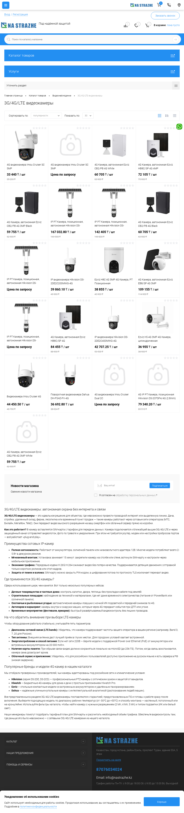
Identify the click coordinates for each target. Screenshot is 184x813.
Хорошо (161, 801)
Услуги (14, 71)
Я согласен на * (128, 495)
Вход (7, 14)
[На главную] (142, 5)
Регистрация (20, 14)
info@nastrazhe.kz (119, 777)
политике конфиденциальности (38, 806)
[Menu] (5, 5)
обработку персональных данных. (136, 495)
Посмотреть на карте (108, 759)
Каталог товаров (21, 55)
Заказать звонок (165, 15)
